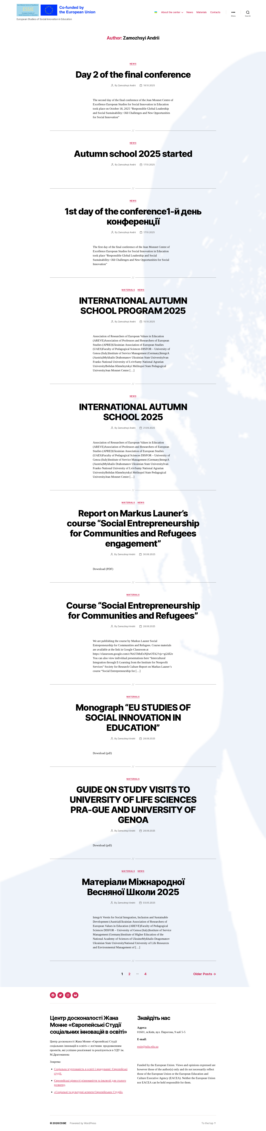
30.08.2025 (149, 554)
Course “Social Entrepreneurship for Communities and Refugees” (133, 610)
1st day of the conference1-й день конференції (133, 216)
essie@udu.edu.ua (147, 1046)
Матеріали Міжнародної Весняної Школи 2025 (133, 886)
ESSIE (62, 1123)
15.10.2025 (149, 321)
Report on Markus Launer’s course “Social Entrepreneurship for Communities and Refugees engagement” (133, 528)
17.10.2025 (149, 164)
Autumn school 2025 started (133, 153)
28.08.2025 (149, 626)
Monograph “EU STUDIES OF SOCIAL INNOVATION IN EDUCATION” (133, 717)
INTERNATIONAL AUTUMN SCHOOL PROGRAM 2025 (133, 305)
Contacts (215, 12)
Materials (201, 12)
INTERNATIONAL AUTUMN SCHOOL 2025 (133, 411)
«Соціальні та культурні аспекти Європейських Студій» (88, 1092)
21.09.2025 (149, 427)
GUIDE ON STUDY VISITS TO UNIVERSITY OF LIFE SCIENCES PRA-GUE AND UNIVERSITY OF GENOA (133, 804)
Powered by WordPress (83, 1123)
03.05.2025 (149, 902)
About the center (170, 12)
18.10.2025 (149, 85)
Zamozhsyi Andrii (127, 85)
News (189, 12)
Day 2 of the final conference (133, 74)
